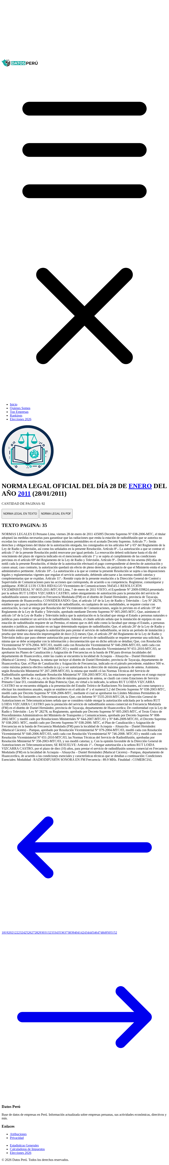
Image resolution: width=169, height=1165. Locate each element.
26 (29, 932)
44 (89, 932)
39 (72, 932)
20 (10, 932)
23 (19, 932)
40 (75, 932)
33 (52, 932)
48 (102, 932)
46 (95, 932)
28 (36, 932)
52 (115, 932)
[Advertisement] (84, 30)
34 (56, 932)
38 (69, 932)
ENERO (140, 486)
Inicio (13, 404)
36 (62, 932)
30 (43, 932)
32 (49, 932)
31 (46, 932)
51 (112, 932)
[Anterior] (84, 929)
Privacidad (17, 1138)
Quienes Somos (20, 408)
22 (16, 932)
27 (33, 932)
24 (23, 932)
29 (39, 932)
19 (6, 932)
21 (13, 932)
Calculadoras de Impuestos (27, 1149)
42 (82, 932)
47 (99, 932)
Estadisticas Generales (24, 1145)
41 (79, 932)
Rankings (16, 415)
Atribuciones (18, 1134)
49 (105, 932)
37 (66, 932)
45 (92, 932)
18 (3, 932)
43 (85, 932)
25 (26, 932)
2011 (24, 493)
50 (108, 932)
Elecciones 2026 (20, 419)
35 (59, 932)
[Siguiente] (84, 1098)
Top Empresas (19, 412)
